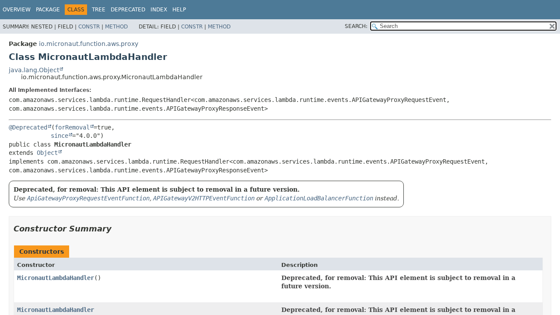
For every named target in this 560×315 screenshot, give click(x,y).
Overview (17, 10)
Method (116, 27)
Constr (89, 27)
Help (179, 10)
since (59, 135)
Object (47, 152)
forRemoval (72, 127)
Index (158, 10)
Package (48, 10)
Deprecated (128, 10)
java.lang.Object (34, 70)
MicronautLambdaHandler (55, 277)
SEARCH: (356, 26)
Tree (98, 10)
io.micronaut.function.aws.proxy (88, 43)
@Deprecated (28, 127)
